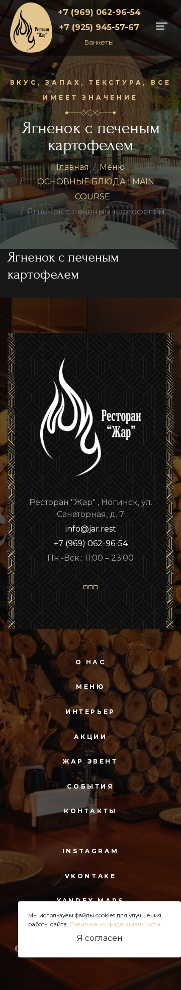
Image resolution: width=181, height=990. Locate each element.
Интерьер (90, 711)
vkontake (91, 876)
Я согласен (100, 938)
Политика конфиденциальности (114, 924)
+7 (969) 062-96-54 (99, 12)
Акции (91, 736)
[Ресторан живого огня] (31, 27)
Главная (72, 167)
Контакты (90, 811)
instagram (90, 851)
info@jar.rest (90, 529)
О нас (90, 662)
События (90, 786)
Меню (112, 167)
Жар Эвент (90, 761)
